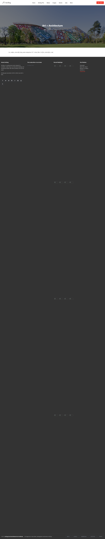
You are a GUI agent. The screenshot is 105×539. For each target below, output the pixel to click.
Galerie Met (82, 71)
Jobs (66, 3)
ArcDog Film (41, 3)
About (68, 536)
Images (54, 3)
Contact (75, 536)
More (71, 3)
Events (60, 3)
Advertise (93, 536)
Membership (84, 536)
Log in (100, 2)
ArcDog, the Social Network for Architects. (14, 536)
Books (48, 3)
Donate (100, 536)
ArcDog (7, 2)
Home (33, 3)
